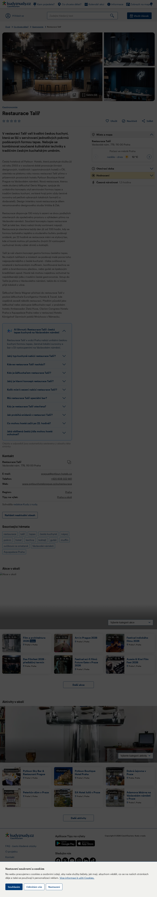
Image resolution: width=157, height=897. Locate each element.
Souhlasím (14, 886)
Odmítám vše (34, 886)
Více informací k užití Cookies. (77, 877)
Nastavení (54, 886)
